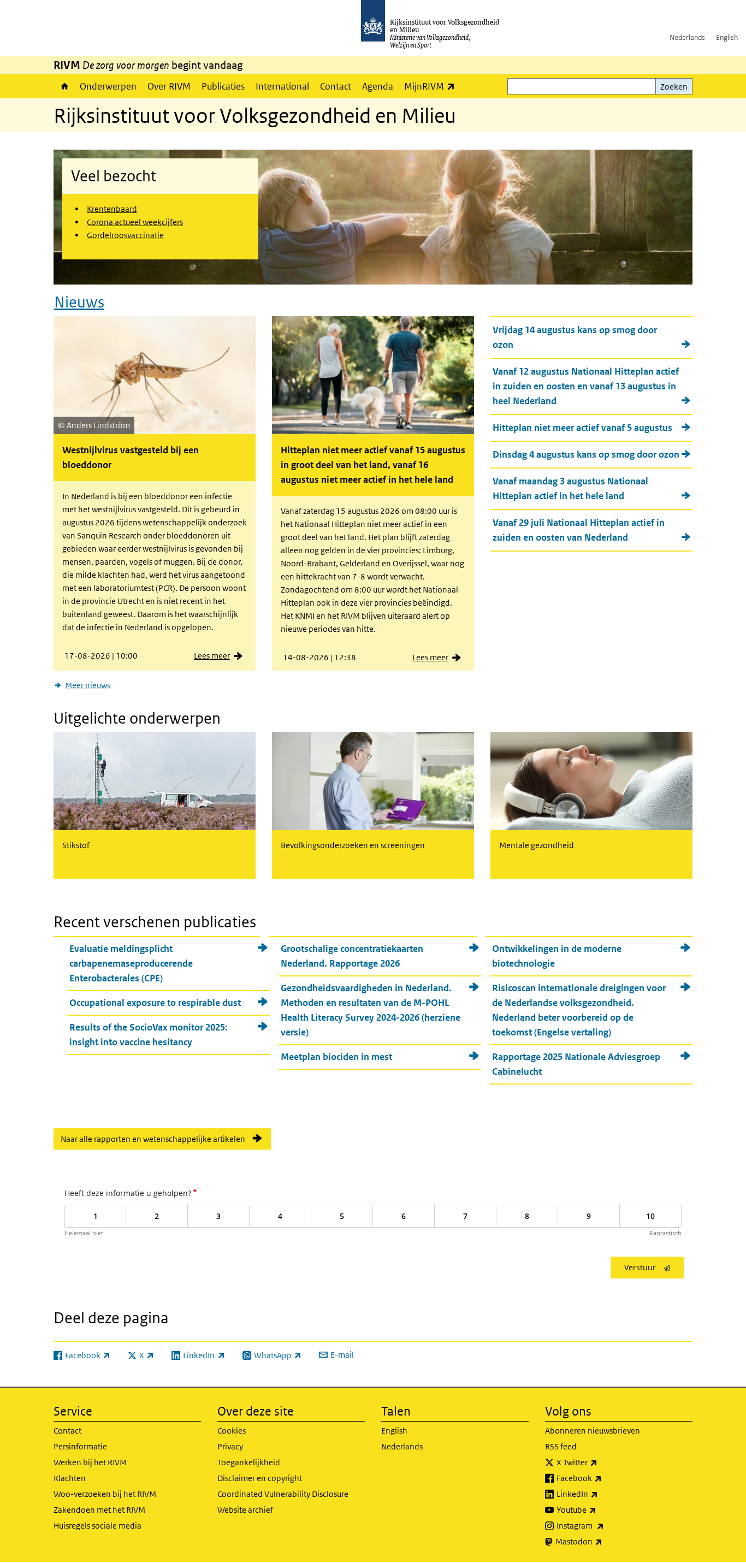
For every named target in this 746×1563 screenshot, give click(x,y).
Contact (335, 86)
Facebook (603, 1477)
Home (64, 86)
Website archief (245, 1510)
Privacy (230, 1446)
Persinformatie (80, 1446)
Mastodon (602, 1541)
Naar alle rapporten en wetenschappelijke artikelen (153, 1139)
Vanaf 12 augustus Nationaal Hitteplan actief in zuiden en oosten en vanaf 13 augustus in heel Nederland (586, 386)
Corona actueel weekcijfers (135, 222)
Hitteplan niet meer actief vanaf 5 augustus (582, 428)
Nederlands (687, 37)
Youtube (600, 1509)
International (282, 86)
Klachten (70, 1478)
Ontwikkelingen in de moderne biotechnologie (556, 956)
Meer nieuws (87, 685)
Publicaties (223, 86)
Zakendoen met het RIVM (99, 1510)
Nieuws (79, 302)
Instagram (604, 1525)
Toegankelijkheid (248, 1462)
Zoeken (674, 86)
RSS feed (561, 1446)
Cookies (231, 1430)
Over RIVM (169, 86)
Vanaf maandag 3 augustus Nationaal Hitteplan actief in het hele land (570, 488)
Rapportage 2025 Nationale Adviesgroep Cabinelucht (576, 1064)
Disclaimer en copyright (259, 1478)
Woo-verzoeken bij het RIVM (105, 1494)
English (727, 37)
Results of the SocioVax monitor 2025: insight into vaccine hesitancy (148, 1034)
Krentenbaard (112, 209)
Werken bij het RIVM (90, 1462)
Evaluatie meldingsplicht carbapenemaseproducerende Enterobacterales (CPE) (131, 963)
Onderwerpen (108, 86)
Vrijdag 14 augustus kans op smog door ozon (575, 337)
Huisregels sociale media (97, 1525)
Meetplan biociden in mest (336, 1057)
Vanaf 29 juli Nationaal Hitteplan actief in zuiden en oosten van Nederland (579, 530)
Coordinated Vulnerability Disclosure (282, 1494)
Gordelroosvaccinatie (125, 235)
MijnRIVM (432, 86)
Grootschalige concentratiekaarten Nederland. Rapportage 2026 (352, 956)
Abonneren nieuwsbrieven (592, 1430)
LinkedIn (601, 1493)
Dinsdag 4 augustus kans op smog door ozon (586, 454)
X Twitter (601, 1462)
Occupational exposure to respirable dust (155, 1003)
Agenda (377, 86)
